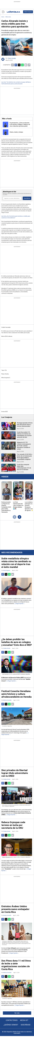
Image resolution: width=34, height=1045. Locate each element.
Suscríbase (25, 1025)
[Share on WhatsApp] (22, 65)
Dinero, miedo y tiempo (16, 132)
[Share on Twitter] (19, 65)
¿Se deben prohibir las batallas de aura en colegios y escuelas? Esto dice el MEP (16, 642)
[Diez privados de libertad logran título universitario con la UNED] (16, 795)
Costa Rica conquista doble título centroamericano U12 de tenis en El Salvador (24, 467)
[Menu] (3, 12)
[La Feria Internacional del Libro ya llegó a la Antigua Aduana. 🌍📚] (18, 490)
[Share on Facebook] (16, 65)
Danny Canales (12, 58)
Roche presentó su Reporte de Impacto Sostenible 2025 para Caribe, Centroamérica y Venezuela (6, 507)
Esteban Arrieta (6, 648)
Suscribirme (27, 198)
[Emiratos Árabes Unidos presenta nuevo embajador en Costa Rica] (16, 931)
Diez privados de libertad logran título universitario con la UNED (14, 773)
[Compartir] (29, 65)
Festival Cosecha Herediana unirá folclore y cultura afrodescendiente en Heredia (16, 694)
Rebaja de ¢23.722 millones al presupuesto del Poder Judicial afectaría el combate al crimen (24, 446)
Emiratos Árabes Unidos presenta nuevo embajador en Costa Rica (15, 909)
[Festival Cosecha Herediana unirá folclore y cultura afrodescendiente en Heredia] (16, 716)
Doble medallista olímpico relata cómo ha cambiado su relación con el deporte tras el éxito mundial (16, 562)
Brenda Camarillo (7, 915)
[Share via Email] (25, 65)
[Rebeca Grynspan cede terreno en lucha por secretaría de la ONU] (16, 847)
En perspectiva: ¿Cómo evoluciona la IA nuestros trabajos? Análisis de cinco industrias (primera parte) (20, 124)
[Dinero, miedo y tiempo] (5, 132)
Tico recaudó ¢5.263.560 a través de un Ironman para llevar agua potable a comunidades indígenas (24, 457)
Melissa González (7, 700)
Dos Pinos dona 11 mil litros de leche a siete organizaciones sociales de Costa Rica (16, 965)
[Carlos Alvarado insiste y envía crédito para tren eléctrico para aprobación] (17, 47)
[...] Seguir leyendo (19, 603)
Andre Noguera (6, 570)
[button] (28, 11)
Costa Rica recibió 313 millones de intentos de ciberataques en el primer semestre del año (24, 434)
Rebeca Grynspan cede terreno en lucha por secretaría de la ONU (13, 825)
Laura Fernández (22, 949)
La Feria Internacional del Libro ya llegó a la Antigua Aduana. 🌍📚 (18, 505)
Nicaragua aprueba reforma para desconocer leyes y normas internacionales (24, 424)
